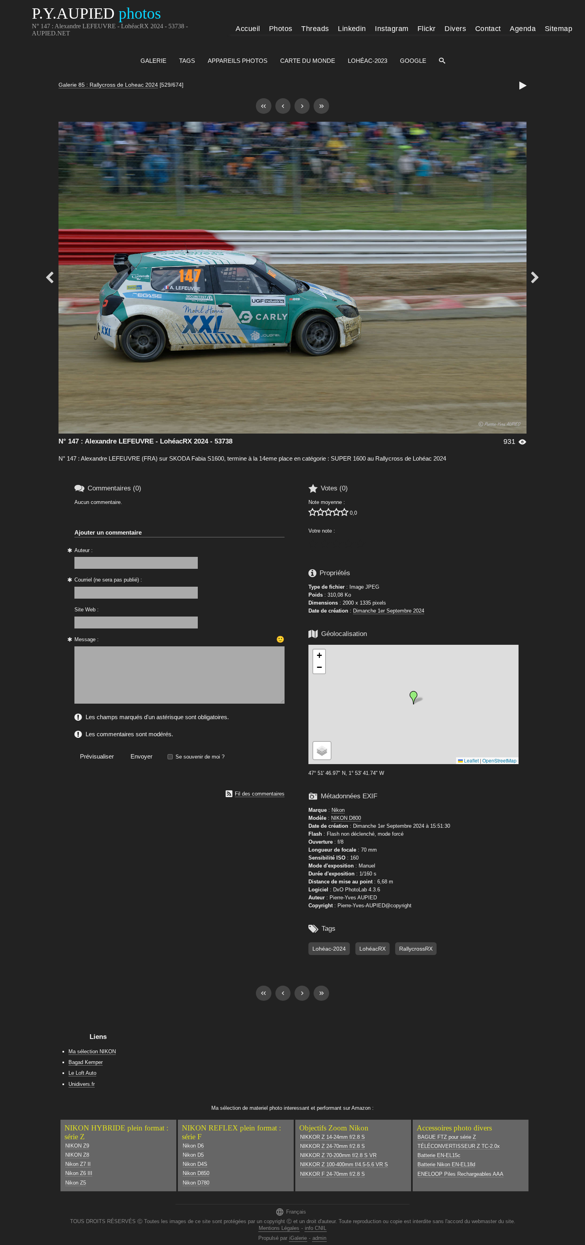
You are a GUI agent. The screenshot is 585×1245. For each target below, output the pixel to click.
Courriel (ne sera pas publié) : (108, 580)
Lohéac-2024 (329, 948)
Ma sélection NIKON (92, 1051)
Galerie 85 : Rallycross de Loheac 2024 (108, 85)
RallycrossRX (416, 948)
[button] (413, 697)
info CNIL (315, 1228)
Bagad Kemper (85, 1062)
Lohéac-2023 (367, 60)
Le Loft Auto (82, 1073)
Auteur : (83, 550)
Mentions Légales (279, 1228)
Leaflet (471, 760)
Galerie (153, 60)
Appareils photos (237, 60)
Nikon (338, 810)
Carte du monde (307, 60)
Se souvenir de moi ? (200, 757)
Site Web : (86, 610)
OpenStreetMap (499, 760)
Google (413, 60)
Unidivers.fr (81, 1084)
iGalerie (298, 1238)
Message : (86, 639)
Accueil (248, 29)
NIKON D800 (346, 818)
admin (319, 1238)
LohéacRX (372, 948)
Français (290, 1212)
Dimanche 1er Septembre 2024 (388, 611)
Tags (187, 60)
